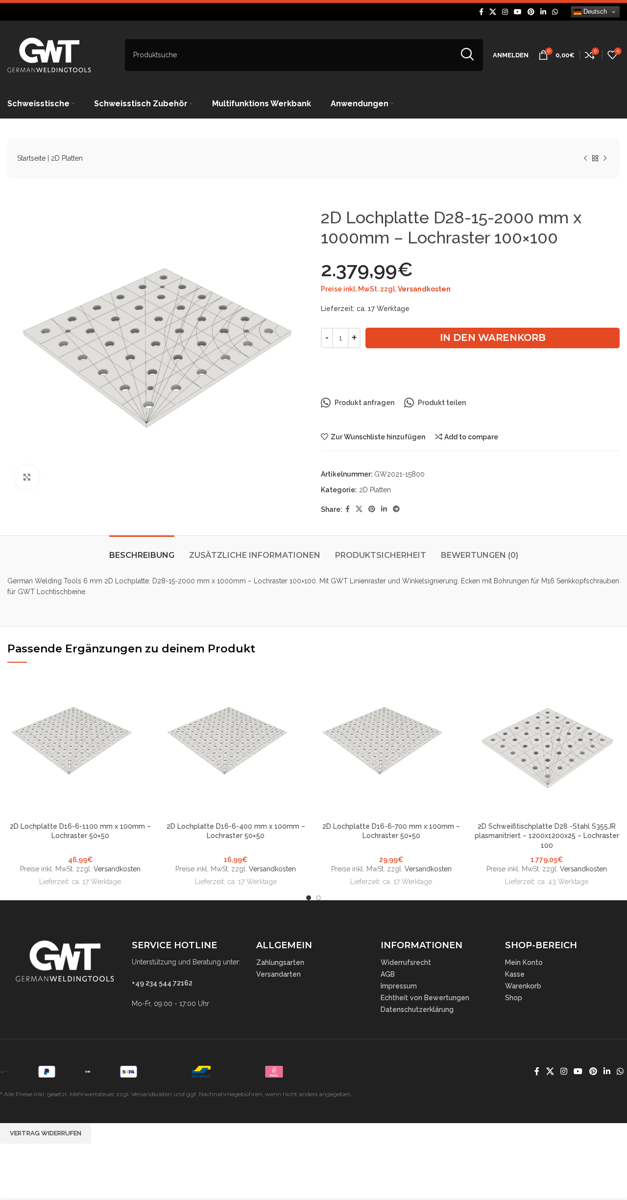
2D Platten (67, 158)
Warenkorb (523, 986)
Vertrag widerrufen (45, 1133)
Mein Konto (524, 962)
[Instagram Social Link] (505, 12)
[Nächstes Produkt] (605, 159)
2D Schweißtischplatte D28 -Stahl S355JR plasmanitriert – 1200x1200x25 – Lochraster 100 (547, 835)
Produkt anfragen (364, 403)
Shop (513, 998)
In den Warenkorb (493, 337)
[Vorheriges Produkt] (585, 159)
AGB (388, 974)
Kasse (515, 974)
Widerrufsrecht (406, 962)
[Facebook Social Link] (481, 12)
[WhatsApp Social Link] (555, 12)
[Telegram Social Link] (396, 509)
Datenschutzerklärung (417, 1009)
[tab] (141, 550)
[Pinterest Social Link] (531, 12)
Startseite (31, 158)
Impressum (399, 986)
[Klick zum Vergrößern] (27, 477)
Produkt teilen (442, 403)
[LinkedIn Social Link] (543, 12)
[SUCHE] (467, 55)
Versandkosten (424, 289)
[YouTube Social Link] (518, 12)
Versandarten (278, 974)
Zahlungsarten (280, 962)
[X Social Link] (492, 12)
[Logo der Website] (49, 54)
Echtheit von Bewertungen (425, 998)
